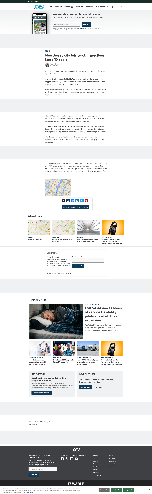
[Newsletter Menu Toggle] (122, 6)
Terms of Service (79, 29)
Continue (78, 266)
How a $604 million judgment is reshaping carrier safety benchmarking (87, 362)
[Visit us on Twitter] (67, 458)
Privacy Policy (69, 29)
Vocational (56, 237)
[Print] (63, 200)
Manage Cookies (104, 490)
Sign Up (34, 475)
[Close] (149, 490)
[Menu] (29, 6)
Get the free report (42, 393)
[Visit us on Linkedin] (71, 458)
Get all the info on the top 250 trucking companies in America (48, 379)
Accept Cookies (129, 490)
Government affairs (36, 358)
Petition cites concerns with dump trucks (62, 240)
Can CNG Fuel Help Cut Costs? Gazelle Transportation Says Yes (96, 380)
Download (85, 387)
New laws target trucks (36, 239)
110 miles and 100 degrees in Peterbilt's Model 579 (63, 361)
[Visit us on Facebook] (62, 458)
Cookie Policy (29, 492)
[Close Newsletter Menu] (122, 14)
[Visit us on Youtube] (76, 458)
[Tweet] (82, 200)
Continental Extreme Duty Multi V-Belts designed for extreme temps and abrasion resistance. (112, 241)
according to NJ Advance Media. (66, 84)
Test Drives (57, 358)
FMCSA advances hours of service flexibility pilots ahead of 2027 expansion (103, 314)
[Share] (72, 200)
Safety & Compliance (92, 304)
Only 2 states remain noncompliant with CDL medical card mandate (37, 362)
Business (80, 237)
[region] (76, 490)
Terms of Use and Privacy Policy (79, 28)
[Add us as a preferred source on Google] (68, 200)
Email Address (77, 257)
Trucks (48, 51)
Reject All (116, 490)
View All (99, 387)
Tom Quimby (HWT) (56, 64)
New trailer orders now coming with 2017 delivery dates (88, 240)
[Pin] (86, 200)
